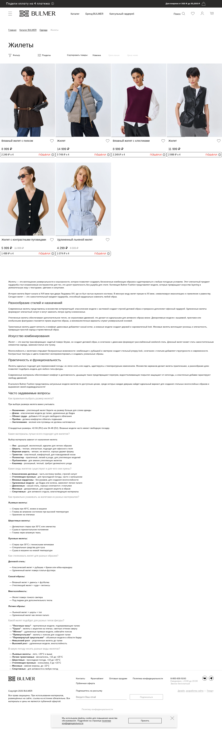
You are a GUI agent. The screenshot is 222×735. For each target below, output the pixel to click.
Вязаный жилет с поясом (17, 140)
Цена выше (114, 55)
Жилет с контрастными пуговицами (24, 239)
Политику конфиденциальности (97, 709)
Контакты (80, 678)
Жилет (61, 140)
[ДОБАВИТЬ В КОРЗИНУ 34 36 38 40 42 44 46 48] (83, 100)
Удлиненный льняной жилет (75, 239)
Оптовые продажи (118, 678)
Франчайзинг (97, 678)
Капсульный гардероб (121, 14)
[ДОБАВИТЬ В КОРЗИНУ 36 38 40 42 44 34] (27, 199)
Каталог (75, 14)
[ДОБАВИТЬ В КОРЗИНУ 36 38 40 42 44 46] (194, 100)
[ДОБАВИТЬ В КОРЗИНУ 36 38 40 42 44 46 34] (83, 199)
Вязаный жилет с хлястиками (131, 140)
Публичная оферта (85, 683)
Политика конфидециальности (148, 678)
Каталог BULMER (28, 30)
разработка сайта (194, 690)
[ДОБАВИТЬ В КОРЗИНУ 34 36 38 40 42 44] (138, 100)
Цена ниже (132, 55)
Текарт (210, 690)
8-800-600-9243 (178, 678)
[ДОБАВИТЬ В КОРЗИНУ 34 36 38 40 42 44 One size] (27, 100)
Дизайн (181, 690)
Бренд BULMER (94, 14)
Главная (12, 30)
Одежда (43, 30)
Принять (145, 720)
